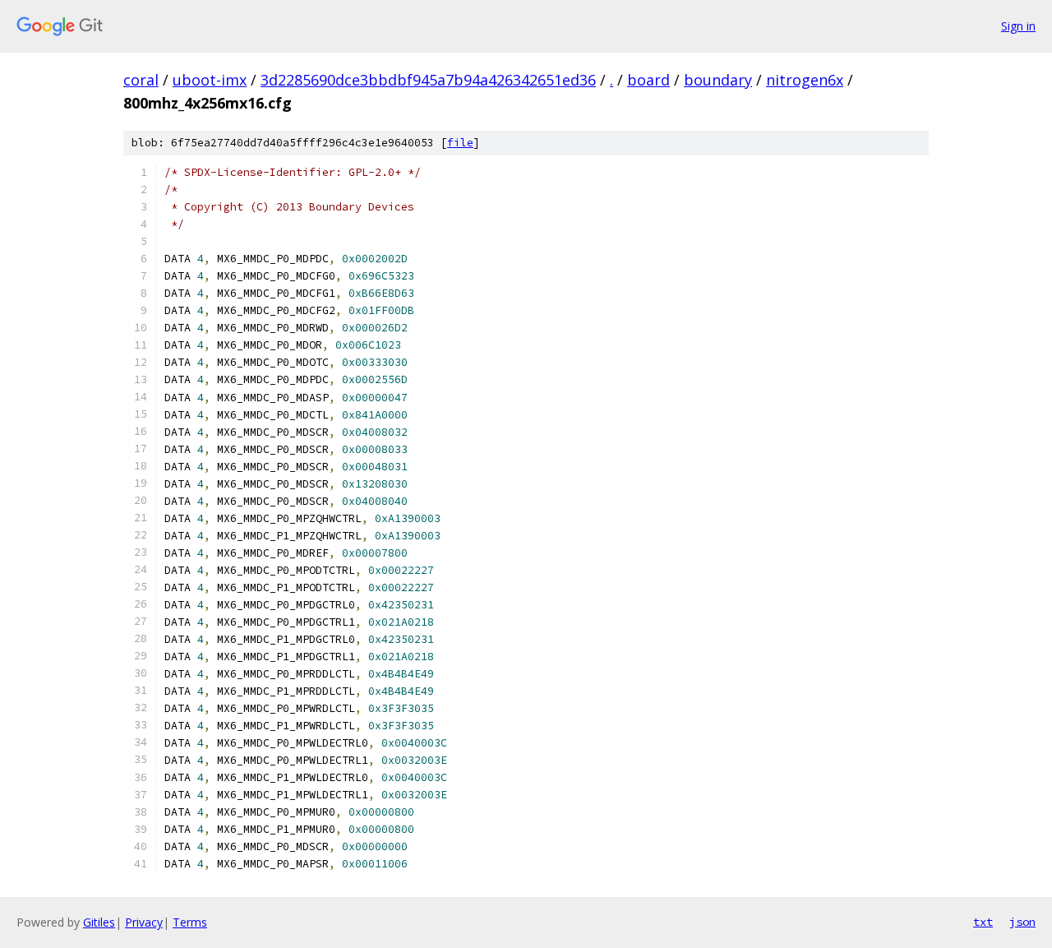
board (648, 80)
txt (983, 921)
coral (141, 80)
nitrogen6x (804, 80)
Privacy (144, 922)
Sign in (1018, 26)
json (1022, 921)
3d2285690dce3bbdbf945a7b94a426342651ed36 (428, 80)
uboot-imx (210, 80)
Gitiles (99, 922)
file (460, 143)
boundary (718, 80)
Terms (190, 922)
